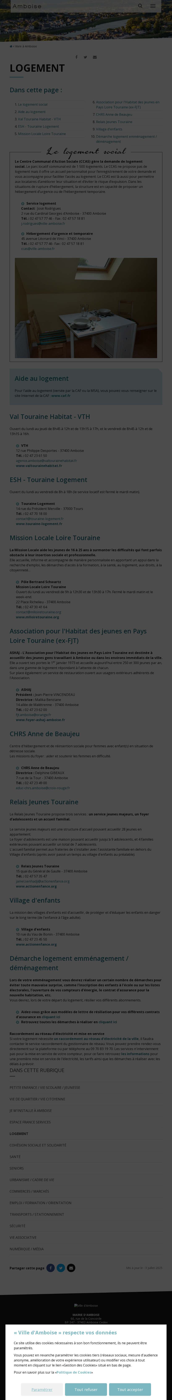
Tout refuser (86, 1389)
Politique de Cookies (74, 1372)
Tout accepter (130, 1389)
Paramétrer (41, 1389)
